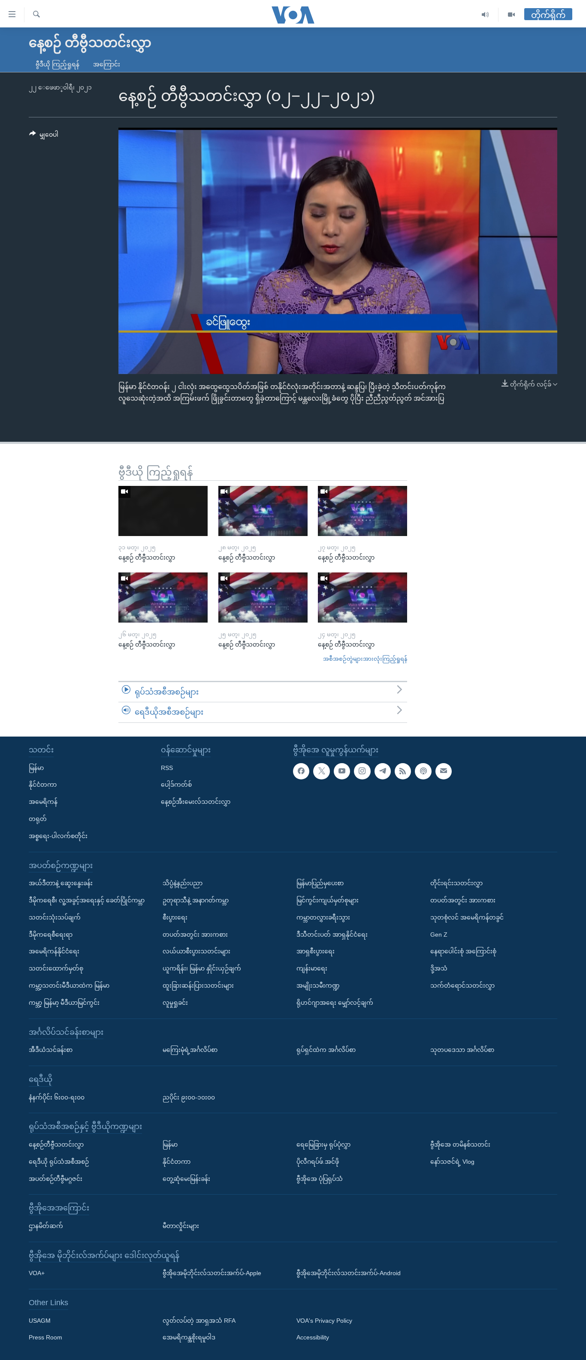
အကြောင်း (106, 64)
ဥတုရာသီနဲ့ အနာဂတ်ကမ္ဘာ (196, 900)
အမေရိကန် (43, 801)
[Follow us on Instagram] (362, 771)
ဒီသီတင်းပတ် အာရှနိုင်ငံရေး (332, 934)
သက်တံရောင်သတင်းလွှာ (462, 985)
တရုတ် (38, 818)
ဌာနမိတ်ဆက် (46, 1225)
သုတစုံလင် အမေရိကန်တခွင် (467, 917)
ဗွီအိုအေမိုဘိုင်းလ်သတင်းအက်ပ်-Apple (212, 1273)
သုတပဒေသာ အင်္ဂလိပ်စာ (462, 1049)
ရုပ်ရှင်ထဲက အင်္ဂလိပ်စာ (326, 1049)
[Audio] (485, 15)
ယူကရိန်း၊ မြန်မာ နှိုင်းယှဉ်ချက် (202, 968)
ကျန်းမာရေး (311, 968)
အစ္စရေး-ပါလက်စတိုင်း (58, 836)
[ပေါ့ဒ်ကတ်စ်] (423, 771)
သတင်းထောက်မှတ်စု (56, 968)
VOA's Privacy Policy (324, 1320)
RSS (167, 767)
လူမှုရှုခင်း (175, 1002)
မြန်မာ (36, 767)
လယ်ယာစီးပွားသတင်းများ (196, 951)
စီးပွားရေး (175, 917)
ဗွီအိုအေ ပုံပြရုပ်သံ (319, 1178)
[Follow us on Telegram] (383, 771)
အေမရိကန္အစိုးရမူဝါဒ (189, 1337)
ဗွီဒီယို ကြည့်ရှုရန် (57, 64)
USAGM (40, 1320)
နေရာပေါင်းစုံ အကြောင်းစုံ (463, 951)
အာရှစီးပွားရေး (315, 951)
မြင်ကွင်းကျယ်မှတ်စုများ (327, 900)
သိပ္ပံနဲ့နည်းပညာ (182, 883)
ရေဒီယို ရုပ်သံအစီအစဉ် (59, 1161)
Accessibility (312, 1337)
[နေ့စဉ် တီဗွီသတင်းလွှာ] (163, 511)
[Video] (511, 15)
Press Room (45, 1337)
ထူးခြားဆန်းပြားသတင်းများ (198, 985)
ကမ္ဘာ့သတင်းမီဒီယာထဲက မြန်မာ (69, 985)
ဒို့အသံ (438, 968)
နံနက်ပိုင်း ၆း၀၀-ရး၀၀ (57, 1097)
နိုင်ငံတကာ (43, 784)
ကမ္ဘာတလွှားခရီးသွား (323, 917)
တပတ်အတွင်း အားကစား (195, 934)
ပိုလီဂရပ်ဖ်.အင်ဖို (317, 1161)
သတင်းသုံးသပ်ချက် (55, 917)
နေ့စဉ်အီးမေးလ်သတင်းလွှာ (195, 801)
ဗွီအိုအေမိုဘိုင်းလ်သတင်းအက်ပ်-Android (348, 1273)
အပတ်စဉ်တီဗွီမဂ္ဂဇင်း (55, 1178)
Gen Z (438, 934)
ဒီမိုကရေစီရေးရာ (50, 934)
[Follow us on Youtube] (342, 771)
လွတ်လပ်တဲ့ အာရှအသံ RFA (199, 1320)
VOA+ (37, 1273)
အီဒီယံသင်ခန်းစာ (50, 1049)
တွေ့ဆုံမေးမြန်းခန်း (186, 1178)
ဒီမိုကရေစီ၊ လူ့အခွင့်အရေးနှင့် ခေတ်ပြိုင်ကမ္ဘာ (87, 900)
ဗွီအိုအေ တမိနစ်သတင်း (460, 1144)
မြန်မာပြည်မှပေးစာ (320, 883)
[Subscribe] (443, 771)
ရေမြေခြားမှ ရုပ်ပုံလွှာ (323, 1144)
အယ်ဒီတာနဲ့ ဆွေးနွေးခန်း (61, 883)
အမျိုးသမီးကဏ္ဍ (318, 985)
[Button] (43, 136)
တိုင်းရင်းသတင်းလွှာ (456, 883)
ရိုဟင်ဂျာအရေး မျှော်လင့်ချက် (334, 1002)
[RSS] (403, 771)
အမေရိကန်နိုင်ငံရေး (54, 951)
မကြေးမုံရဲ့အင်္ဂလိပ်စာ (190, 1049)
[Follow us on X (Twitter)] (321, 771)
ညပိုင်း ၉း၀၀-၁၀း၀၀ (189, 1097)
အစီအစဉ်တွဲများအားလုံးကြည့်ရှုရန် (365, 659)
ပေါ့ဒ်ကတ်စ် (176, 784)
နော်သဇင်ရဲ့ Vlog (452, 1161)
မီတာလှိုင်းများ (181, 1225)
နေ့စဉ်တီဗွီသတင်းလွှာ (56, 1144)
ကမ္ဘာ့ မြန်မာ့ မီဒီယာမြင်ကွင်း (64, 1002)
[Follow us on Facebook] (301, 771)
